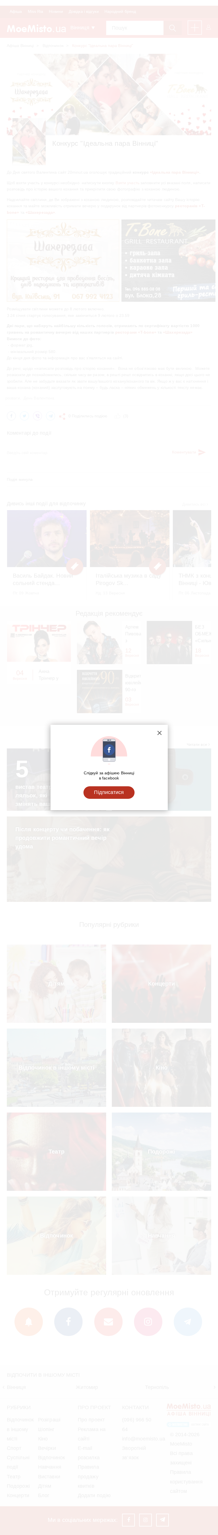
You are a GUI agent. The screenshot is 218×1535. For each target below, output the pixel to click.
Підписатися (109, 792)
